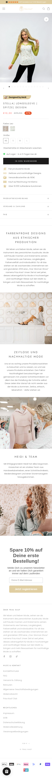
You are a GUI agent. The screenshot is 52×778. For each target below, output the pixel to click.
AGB (5, 717)
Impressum (8, 713)
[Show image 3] (14, 86)
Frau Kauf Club (10, 698)
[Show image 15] (27, 90)
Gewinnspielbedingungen (15, 731)
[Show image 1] (9, 86)
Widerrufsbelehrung (12, 726)
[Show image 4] (17, 86)
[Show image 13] (42, 86)
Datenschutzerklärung (14, 722)
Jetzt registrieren (26, 589)
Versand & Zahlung (14, 206)
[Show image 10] (34, 86)
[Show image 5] (20, 86)
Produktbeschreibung (15, 198)
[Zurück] (3, 88)
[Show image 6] (23, 86)
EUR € (24, 743)
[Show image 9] (31, 86)
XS (6, 140)
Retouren (7, 684)
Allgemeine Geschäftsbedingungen (20, 689)
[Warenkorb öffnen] (48, 8)
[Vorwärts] (48, 88)
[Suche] (44, 8)
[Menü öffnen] (3, 8)
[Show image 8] (28, 86)
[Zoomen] (46, 19)
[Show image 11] (37, 86)
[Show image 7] (26, 86)
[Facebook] (4, 656)
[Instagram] (10, 656)
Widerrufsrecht (10, 694)
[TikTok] (17, 656)
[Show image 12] (40, 86)
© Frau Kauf (26, 749)
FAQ (5, 214)
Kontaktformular (11, 671)
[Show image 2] (12, 86)
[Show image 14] (24, 90)
